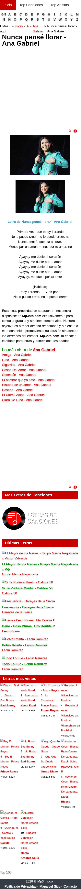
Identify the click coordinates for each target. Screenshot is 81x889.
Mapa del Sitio (50, 886)
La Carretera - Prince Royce (49, 700)
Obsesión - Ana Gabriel (19, 375)
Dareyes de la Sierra (17, 612)
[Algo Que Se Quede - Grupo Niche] (50, 751)
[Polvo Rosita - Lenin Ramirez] (25, 639)
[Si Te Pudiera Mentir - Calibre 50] (27, 582)
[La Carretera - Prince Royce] (50, 690)
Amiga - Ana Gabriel (16, 355)
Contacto (70, 886)
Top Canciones (31, 5)
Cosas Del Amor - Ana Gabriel (24, 370)
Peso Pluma (11, 631)
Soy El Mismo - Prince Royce (9, 761)
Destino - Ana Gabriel (17, 390)
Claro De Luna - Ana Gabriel (22, 400)
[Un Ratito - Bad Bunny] (30, 746)
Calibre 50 (9, 593)
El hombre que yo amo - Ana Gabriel (28, 380)
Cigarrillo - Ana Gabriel (18, 365)
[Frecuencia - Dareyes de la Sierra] (28, 601)
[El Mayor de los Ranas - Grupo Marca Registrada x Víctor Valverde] (40, 558)
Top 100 (5, 872)
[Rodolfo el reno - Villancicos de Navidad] (71, 700)
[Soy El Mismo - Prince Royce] (10, 751)
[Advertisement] (40, 86)
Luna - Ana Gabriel (15, 360)
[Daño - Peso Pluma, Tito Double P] (28, 620)
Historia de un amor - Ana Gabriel (26, 385)
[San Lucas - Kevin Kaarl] (30, 690)
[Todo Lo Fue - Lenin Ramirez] (24, 658)
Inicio (8, 5)
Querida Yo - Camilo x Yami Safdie (9, 832)
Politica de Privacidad (20, 886)
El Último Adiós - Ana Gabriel (23, 395)
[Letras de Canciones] (31, 532)
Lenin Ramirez (12, 650)
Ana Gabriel (44, 350)
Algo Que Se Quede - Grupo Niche (49, 761)
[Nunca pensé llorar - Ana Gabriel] (75, 131)
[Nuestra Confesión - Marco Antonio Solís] (30, 827)
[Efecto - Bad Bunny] (10, 690)
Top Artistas (60, 5)
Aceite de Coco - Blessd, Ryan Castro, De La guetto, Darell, (70, 786)
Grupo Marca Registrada (20, 574)
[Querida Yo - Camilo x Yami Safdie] (10, 822)
